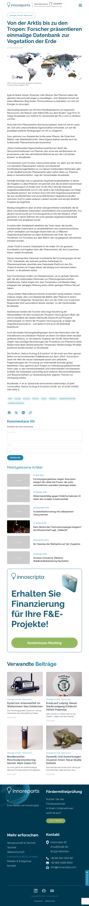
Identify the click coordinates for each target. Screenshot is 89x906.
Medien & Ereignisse (19, 861)
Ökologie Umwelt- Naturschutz (21, 15)
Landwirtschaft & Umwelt (22, 856)
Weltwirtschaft (15, 852)
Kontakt (11, 865)
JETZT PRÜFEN (55, 821)
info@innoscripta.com (63, 867)
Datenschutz (50, 901)
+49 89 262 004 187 (61, 858)
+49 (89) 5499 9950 (61, 862)
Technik (11, 847)
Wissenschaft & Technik (21, 842)
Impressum (38, 901)
